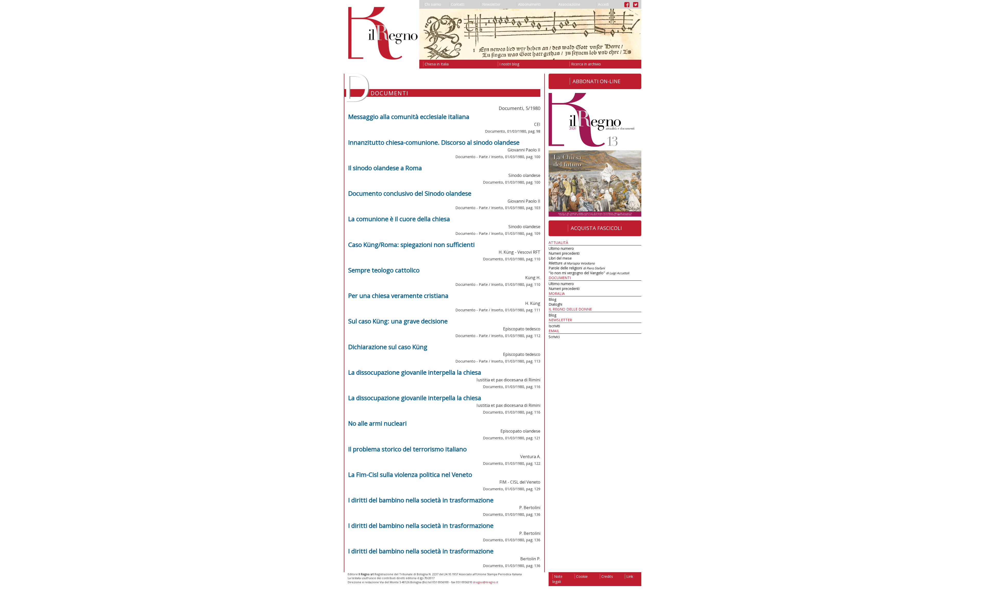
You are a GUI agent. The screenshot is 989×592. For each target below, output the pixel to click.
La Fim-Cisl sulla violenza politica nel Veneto (410, 474)
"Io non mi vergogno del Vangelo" (589, 272)
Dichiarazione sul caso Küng (387, 346)
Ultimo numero (561, 248)
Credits (607, 576)
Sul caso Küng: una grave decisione (398, 321)
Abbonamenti (529, 4)
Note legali (557, 579)
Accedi (603, 4)
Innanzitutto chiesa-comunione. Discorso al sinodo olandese (433, 142)
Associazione (569, 4)
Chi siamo (433, 4)
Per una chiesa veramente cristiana (398, 295)
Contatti (457, 4)
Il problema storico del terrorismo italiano (407, 449)
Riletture (572, 263)
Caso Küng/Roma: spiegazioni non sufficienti (411, 244)
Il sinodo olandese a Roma (385, 168)
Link (629, 576)
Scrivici (554, 336)
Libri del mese (560, 258)
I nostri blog (509, 64)
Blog (552, 299)
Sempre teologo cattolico (384, 270)
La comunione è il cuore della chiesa (399, 219)
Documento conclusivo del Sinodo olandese (409, 193)
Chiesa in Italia (437, 64)
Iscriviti (554, 325)
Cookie (582, 576)
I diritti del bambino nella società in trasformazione (420, 500)
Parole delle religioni (577, 267)
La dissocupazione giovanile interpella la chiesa (414, 372)
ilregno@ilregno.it (485, 582)
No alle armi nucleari (377, 423)
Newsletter (491, 4)
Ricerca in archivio (586, 64)
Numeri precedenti (564, 253)
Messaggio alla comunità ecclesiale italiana (408, 116)
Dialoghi (555, 304)
